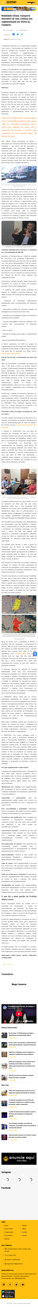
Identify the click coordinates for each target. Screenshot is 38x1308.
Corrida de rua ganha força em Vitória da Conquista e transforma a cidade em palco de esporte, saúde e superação (22, 1102)
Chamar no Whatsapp (13, 1259)
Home (6, 1225)
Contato (24, 1235)
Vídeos (24, 1229)
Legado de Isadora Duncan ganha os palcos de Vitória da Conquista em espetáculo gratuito (22, 1114)
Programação (9, 1232)
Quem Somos (9, 1229)
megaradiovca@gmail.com (14, 1264)
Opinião (24, 1225)
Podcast (24, 1232)
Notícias (8, 964)
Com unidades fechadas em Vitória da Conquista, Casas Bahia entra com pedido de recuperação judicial (22, 1126)
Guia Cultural (8, 1235)
